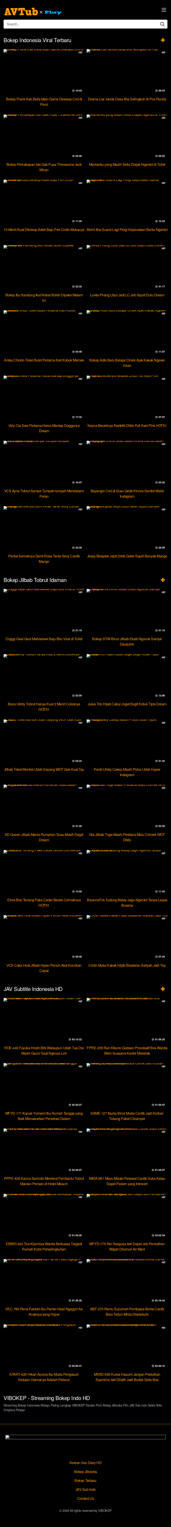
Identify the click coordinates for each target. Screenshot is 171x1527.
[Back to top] (163, 1517)
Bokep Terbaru (85, 1480)
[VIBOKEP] (34, 11)
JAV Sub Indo (85, 1489)
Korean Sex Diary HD (85, 1462)
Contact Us (85, 1498)
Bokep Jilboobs (85, 1471)
